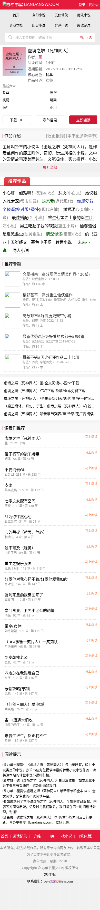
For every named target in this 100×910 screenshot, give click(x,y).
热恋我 (57, 201)
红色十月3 (12, 568)
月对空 (9, 584)
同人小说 (21, 250)
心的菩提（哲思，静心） (26, 532)
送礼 (6, 107)
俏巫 (8, 615)
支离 (8, 485)
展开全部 (50, 167)
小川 (53, 107)
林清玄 (9, 537)
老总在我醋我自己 (22, 673)
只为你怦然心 (18, 516)
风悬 (8, 693)
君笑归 (9, 474)
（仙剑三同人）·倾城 (24, 704)
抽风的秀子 (12, 725)
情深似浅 (63, 234)
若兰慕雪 (11, 521)
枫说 (6, 99)
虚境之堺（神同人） (24, 438)
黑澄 (53, 92)
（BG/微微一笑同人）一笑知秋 (31, 641)
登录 (82, 4)
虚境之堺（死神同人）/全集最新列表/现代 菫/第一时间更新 (51, 398)
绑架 (53, 99)
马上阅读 (91, 437)
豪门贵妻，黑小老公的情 (30, 610)
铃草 (49, 74)
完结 (37, 836)
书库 (51, 836)
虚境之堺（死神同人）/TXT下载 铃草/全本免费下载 (44, 390)
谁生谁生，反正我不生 (26, 735)
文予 (8, 678)
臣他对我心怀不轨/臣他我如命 (36, 579)
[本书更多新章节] (81, 136)
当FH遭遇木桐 (19, 719)
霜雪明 (9, 600)
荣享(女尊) (14, 626)
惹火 (69, 193)
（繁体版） (86, 836)
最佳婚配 (28, 217)
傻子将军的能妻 (22, 453)
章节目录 (50, 120)
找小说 (94, 4)
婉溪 (8, 459)
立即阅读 (83, 120)
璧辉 (8, 740)
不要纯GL (15, 469)
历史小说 (38, 25)
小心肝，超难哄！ (28, 193)
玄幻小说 (38, 15)
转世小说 (63, 242)
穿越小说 (61, 25)
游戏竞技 (16, 25)
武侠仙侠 (61, 15)
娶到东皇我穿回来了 (24, 594)
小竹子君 (11, 553)
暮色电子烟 (41, 242)
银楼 (8, 506)
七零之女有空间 (20, 500)
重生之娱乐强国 (18, 563)
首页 (16, 15)
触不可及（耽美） (20, 547)
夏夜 (8, 662)
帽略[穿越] (17, 688)
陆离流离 (11, 490)
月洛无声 (11, 646)
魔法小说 (84, 15)
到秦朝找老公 (16, 657)
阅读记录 (84, 25)
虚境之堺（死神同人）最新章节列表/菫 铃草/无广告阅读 (49, 413)
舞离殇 (9, 709)
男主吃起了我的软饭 (48, 226)
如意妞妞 (11, 631)
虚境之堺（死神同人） (63, 147)
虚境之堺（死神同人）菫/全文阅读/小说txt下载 (41, 382)
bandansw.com (41, 4)
